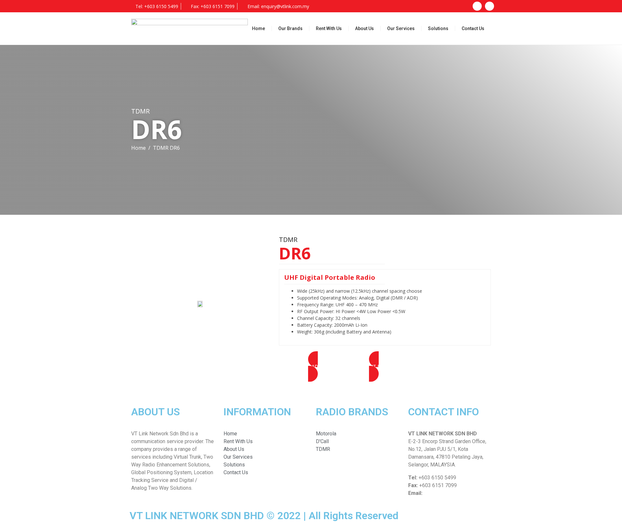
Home (258, 28)
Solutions (438, 28)
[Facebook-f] (477, 6)
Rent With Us (329, 28)
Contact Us (473, 28)
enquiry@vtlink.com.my (449, 493)
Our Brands (290, 28)
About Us (364, 28)
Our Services (401, 28)
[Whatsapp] (489, 6)
